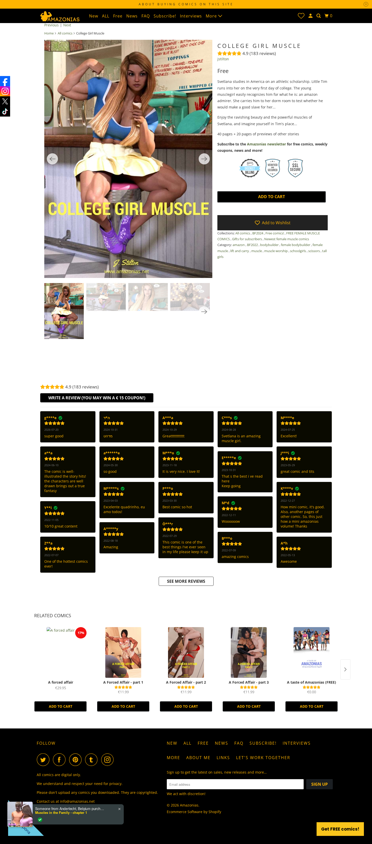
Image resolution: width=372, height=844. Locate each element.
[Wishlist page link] (301, 16)
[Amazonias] (59, 16)
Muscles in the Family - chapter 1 (61, 813)
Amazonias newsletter (266, 144)
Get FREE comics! (340, 829)
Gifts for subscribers (247, 239)
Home (49, 33)
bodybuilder (269, 244)
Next (67, 25)
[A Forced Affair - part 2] (186, 652)
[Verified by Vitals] (40, 819)
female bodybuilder (296, 244)
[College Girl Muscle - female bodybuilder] (128, 159)
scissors (314, 251)
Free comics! (275, 233)
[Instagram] (5, 91)
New (93, 16)
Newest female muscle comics (286, 239)
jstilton (223, 59)
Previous (51, 25)
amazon (239, 244)
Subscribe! (165, 16)
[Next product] (345, 669)
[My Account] (311, 16)
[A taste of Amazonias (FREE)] (311, 652)
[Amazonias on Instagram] (108, 759)
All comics (65, 33)
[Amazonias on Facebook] (60, 759)
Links (223, 757)
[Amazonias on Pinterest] (76, 759)
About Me (198, 757)
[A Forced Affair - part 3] (249, 652)
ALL (105, 16)
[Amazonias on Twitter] (44, 759)
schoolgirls (298, 251)
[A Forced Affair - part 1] (123, 652)
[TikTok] (5, 111)
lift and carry (240, 251)
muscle (257, 251)
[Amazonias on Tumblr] (92, 759)
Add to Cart (60, 706)
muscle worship (276, 251)
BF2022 (253, 244)
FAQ (145, 16)
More (212, 16)
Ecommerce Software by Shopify (194, 811)
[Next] (204, 158)
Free (117, 16)
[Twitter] (5, 101)
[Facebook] (5, 81)
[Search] (319, 16)
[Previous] (52, 158)
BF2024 (258, 233)
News (132, 16)
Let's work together (263, 757)
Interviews (191, 16)
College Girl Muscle (259, 45)
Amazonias (189, 805)
